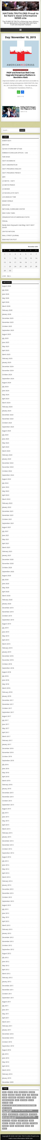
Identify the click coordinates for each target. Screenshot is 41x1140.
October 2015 (7, 801)
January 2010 (6, 1078)
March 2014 (6, 877)
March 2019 (6, 644)
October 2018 (7, 664)
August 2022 (6, 479)
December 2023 (7, 415)
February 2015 (7, 833)
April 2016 (5, 776)
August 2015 (6, 809)
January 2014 (6, 885)
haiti (11, 1103)
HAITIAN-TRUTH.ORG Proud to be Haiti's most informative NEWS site (20, 16)
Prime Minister (20, 1126)
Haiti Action (6, 157)
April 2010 (5, 1066)
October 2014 (7, 849)
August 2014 (6, 857)
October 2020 (7, 567)
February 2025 (7, 358)
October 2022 (7, 471)
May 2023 (5, 443)
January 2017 (6, 744)
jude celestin (6, 1121)
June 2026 (5, 294)
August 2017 (6, 716)
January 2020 (6, 604)
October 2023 (7, 423)
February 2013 (7, 929)
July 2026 (5, 290)
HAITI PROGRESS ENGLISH (11, 169)
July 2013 (5, 909)
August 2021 (6, 527)
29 (5, 271)
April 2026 (5, 302)
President (5, 1126)
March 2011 (6, 1022)
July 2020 (5, 579)
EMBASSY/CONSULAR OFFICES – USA (15, 153)
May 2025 (5, 346)
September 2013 (8, 901)
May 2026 (5, 298)
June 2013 (5, 913)
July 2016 (5, 764)
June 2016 (5, 768)
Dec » (9, 276)
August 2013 (6, 905)
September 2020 (8, 571)
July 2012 (5, 957)
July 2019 (5, 628)
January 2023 (6, 459)
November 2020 (8, 563)
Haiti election (33, 1114)
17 (15, 262)
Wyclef (4, 1129)
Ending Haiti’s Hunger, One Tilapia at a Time (28, 108)
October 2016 (7, 756)
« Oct (4, 276)
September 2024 (8, 378)
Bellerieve (31, 1092)
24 (15, 266)
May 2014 (5, 869)
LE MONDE (6, 189)
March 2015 (6, 829)
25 (20, 266)
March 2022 (6, 499)
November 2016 (8, 752)
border (5, 1095)
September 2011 (8, 998)
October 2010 (7, 1042)
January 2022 (6, 507)
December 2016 (7, 748)
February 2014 (7, 881)
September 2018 (8, 668)
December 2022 (7, 463)
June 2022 (5, 487)
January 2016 (6, 789)
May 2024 (5, 395)
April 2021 (5, 543)
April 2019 (5, 640)
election (31, 1100)
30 (10, 271)
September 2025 (8, 330)
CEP (28, 1095)
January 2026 (6, 314)
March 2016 (6, 781)
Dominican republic (8, 1100)
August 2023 (6, 431)
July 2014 (5, 861)
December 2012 (7, 937)
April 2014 (5, 873)
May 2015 (5, 821)
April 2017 (5, 732)
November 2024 (8, 370)
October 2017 (7, 708)
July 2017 (5, 720)
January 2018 (6, 696)
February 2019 (7, 648)
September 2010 (8, 1046)
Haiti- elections (7, 1108)
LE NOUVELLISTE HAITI (10, 193)
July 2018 (5, 676)
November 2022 (8, 467)
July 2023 (5, 435)
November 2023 (8, 419)
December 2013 (7, 889)
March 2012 (6, 973)
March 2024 (6, 403)
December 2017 (7, 700)
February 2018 (7, 692)
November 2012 (8, 941)
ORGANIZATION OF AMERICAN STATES (16, 217)
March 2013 (6, 925)
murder (19, 1123)
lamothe (14, 1121)
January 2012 (6, 982)
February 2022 (7, 503)
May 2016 (5, 772)
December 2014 (7, 841)
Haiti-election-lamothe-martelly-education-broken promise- (19, 1105)
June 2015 (5, 817)
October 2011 (7, 994)
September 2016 (8, 760)
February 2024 (7, 407)
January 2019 (6, 652)
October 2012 (7, 945)
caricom (18, 1095)
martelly (5, 1123)
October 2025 (7, 326)
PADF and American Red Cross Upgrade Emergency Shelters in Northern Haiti (20, 75)
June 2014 (5, 865)
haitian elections (13, 1114)
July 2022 (5, 483)
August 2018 (6, 672)
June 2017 (5, 724)
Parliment (25, 1123)
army (15, 1092)
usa (32, 1126)
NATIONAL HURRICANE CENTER (13, 209)
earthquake (24, 1100)
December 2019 (7, 608)
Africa (4, 1092)
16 (10, 262)
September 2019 (8, 620)
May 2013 (5, 917)
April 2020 (5, 592)
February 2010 (7, 1074)
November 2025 (8, 322)
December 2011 (7, 986)
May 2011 (5, 1014)
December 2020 (7, 559)
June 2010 (5, 1058)
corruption (21, 1097)
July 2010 (5, 1054)
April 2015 (5, 825)
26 (26, 266)
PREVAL (5, 221)
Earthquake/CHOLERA (20, 70)
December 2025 (7, 318)
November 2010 (8, 1038)
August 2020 (6, 575)
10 (15, 258)
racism (27, 1126)
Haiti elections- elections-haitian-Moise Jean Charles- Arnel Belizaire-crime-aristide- (19, 1117)
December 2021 (7, 511)
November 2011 (8, 990)
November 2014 (8, 845)
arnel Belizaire (23, 1092)
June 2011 (5, 1010)
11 (20, 258)
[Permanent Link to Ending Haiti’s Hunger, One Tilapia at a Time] (10, 111)
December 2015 (7, 793)
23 (10, 266)
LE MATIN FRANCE (8, 185)
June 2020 (5, 584)
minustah (12, 1123)
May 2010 (5, 1062)
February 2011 (7, 1026)
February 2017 (7, 740)
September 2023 (8, 427)
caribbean (11, 1095)
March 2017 (6, 736)
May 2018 (5, 684)
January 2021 (6, 555)
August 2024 (6, 382)
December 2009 (7, 1082)
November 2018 (8, 660)
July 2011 (5, 1006)
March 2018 (6, 688)
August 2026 (6, 286)
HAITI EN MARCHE (8, 161)
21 (36, 262)
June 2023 (5, 439)
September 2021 (8, 523)
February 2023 (7, 455)
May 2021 (5, 539)
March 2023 (6, 451)
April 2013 (5, 921)
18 (20, 262)
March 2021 (6, 547)
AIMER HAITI (6, 141)
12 (26, 258)
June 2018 (5, 680)
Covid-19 (28, 1097)
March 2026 (6, 306)
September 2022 (8, 475)
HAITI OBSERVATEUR (9, 165)
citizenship (34, 1095)
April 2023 (5, 447)
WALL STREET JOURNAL (10, 235)
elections (5, 1103)
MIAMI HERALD (7, 201)
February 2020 (7, 600)
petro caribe (33, 1123)
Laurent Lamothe (22, 1121)
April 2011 (5, 1018)
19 (26, 262)
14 (36, 258)
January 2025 (6, 362)
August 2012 (6, 953)
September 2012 (8, 949)
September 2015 (8, 805)
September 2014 (8, 853)
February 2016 (7, 785)
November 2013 (8, 893)
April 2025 (5, 350)
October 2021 (7, 519)
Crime (34, 1097)
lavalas (31, 1121)
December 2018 (7, 656)
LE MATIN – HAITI (8, 181)
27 (31, 266)
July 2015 (5, 813)
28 (36, 266)
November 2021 (8, 515)
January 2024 (6, 411)
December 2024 (7, 366)
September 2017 (8, 712)
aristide (10, 1092)
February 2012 (7, 978)
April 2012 (5, 969)
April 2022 (5, 495)
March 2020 (6, 596)
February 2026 (7, 310)
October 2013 (7, 897)
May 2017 (5, 728)
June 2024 (5, 391)
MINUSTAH (6, 205)
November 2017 (8, 704)
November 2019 (8, 612)
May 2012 (5, 965)
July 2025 (5, 338)
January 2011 (6, 1030)
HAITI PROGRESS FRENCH (11, 173)
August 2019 (6, 624)
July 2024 (5, 387)
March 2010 (6, 1070)
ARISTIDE (5, 145)
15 (5, 262)
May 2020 (5, 588)
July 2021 (5, 531)
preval (12, 1126)
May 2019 (5, 636)
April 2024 (5, 399)
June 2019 (5, 632)
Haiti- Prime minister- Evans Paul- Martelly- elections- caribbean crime (18, 1111)
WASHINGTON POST (9, 239)
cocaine (5, 1097)
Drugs (17, 1100)
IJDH (3, 177)
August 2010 (6, 1050)
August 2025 (6, 334)
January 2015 (6, 837)
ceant (24, 1095)
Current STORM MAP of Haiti (12, 149)
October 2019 (7, 616)
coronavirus (12, 1097)
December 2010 (7, 1034)
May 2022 (5, 491)
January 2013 (6, 933)
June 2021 (5, 535)
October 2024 (7, 374)
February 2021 (7, 551)
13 (31, 258)
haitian (5, 1114)
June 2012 (5, 961)
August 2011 (6, 1002)
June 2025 (5, 342)
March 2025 (6, 354)
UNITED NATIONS (8, 231)
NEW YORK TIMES (8, 213)
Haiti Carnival (23, 1114)
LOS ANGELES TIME (9, 197)
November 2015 (8, 797)
